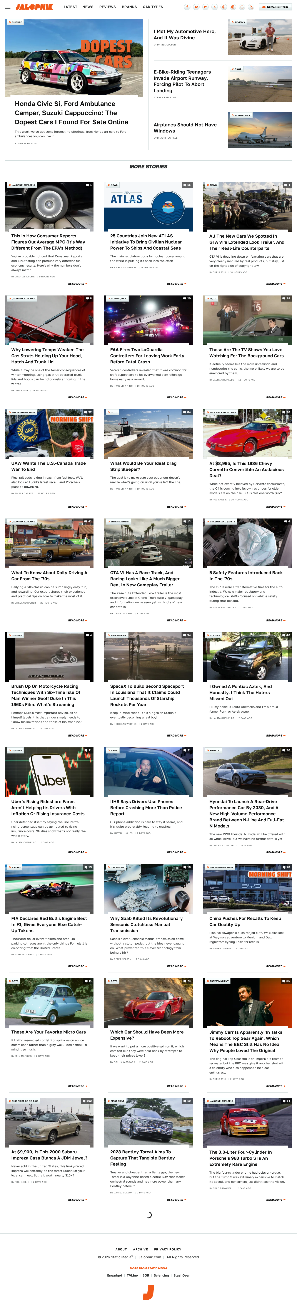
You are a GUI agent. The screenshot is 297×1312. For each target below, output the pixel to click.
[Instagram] (233, 7)
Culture (17, 22)
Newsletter (277, 7)
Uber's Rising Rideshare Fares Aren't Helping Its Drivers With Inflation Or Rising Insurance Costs (48, 807)
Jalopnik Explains (23, 185)
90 (288, 412)
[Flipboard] (205, 7)
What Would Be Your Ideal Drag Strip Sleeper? (143, 466)
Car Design (117, 867)
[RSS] (251, 7)
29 (288, 298)
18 (189, 867)
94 (189, 635)
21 (90, 750)
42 (90, 521)
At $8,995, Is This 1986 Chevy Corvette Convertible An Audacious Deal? (246, 469)
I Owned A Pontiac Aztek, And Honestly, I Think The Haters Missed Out (240, 692)
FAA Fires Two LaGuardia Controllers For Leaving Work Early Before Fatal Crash (147, 355)
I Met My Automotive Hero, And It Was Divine (185, 34)
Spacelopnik (119, 635)
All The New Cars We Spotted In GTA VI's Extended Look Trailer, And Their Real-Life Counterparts (246, 242)
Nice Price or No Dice (223, 412)
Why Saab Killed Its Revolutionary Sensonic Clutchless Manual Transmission (146, 924)
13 (189, 521)
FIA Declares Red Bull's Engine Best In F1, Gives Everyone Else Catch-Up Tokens (49, 924)
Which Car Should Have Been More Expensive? (147, 1035)
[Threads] (223, 7)
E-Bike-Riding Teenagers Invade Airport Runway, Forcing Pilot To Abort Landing (182, 81)
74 (189, 981)
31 (189, 750)
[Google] (242, 7)
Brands (129, 7)
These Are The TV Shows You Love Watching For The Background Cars (246, 352)
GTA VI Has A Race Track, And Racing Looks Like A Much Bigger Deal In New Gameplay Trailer (145, 578)
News (87, 7)
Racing (16, 867)
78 (288, 867)
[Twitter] (214, 7)
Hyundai (215, 750)
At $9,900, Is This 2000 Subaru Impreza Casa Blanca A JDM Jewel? (49, 1155)
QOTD (213, 298)
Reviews (107, 7)
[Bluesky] (196, 7)
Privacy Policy (168, 1249)
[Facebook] (187, 7)
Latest (70, 7)
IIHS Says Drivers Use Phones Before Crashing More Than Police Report (146, 807)
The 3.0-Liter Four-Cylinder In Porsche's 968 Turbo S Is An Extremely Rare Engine (240, 1158)
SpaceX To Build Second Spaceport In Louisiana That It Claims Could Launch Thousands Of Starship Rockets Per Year (147, 695)
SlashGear (182, 1275)
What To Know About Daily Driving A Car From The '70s (49, 575)
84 (189, 412)
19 (90, 867)
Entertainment (120, 521)
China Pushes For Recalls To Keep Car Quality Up (245, 921)
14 (288, 1100)
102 (89, 1100)
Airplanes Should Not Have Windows (185, 128)
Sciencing (161, 1275)
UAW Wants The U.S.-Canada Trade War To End (48, 466)
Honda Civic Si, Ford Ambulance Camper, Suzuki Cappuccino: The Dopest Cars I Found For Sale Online (71, 113)
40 (288, 635)
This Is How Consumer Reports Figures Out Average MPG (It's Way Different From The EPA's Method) (48, 242)
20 (189, 298)
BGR (145, 1275)
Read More (76, 284)
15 (189, 184)
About (121, 1249)
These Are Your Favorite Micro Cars (48, 1032)
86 (288, 981)
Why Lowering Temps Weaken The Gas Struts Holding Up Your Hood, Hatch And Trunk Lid (47, 355)
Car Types (153, 7)
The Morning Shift (23, 412)
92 (90, 412)
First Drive (117, 1101)
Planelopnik (243, 115)
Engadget (114, 1275)
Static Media (121, 1257)
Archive (140, 1249)
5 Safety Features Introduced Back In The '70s (246, 575)
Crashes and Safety (222, 521)
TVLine (132, 1275)
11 (90, 981)
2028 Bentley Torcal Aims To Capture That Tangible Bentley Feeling (142, 1158)
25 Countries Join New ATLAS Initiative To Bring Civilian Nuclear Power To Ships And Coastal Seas (146, 242)
